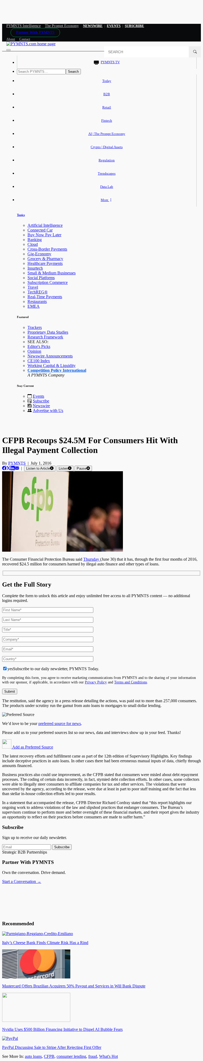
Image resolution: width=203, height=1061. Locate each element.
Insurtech (35, 268)
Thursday (91, 559)
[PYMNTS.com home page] (31, 44)
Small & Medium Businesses (51, 273)
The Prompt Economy (62, 26)
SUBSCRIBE (134, 26)
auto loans (33, 1056)
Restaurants (37, 301)
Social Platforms (41, 277)
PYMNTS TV (110, 62)
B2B (106, 94)
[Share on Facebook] (4, 468)
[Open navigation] (8, 50)
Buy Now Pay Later (44, 235)
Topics (21, 214)
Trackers (34, 327)
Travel (32, 287)
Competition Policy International (56, 370)
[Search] (195, 51)
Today (106, 81)
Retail (106, 107)
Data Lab (106, 187)
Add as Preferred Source (32, 747)
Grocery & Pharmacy (45, 258)
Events (114, 26)
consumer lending (71, 1056)
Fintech (106, 121)
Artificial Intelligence (45, 225)
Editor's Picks (38, 346)
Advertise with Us (48, 410)
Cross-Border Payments (47, 249)
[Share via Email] (17, 468)
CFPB (49, 1056)
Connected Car (40, 230)
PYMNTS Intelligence (23, 26)
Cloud (32, 244)
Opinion (34, 351)
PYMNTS (17, 463)
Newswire (93, 26)
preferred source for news (59, 723)
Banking (34, 239)
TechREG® (37, 292)
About (10, 39)
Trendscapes (107, 173)
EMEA (33, 306)
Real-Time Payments (44, 296)
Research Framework (45, 337)
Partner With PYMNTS (35, 32)
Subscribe (41, 401)
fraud (92, 1056)
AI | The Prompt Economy (106, 134)
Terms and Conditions (130, 682)
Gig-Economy (39, 254)
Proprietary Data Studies (47, 332)
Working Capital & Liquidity (51, 365)
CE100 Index (38, 361)
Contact (24, 39)
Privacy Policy (96, 682)
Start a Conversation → (21, 881)
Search (73, 72)
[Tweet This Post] (8, 468)
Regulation (107, 160)
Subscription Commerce (47, 282)
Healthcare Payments (45, 263)
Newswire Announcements (50, 356)
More (105, 200)
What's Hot (108, 1056)
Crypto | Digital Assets (107, 147)
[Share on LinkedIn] (13, 468)
